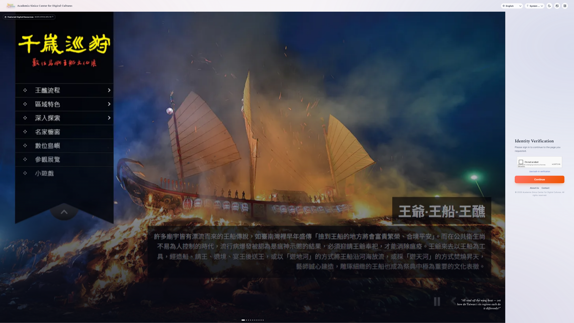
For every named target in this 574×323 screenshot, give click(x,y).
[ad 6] (253, 320)
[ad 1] (243, 320)
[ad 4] (249, 320)
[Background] (557, 6)
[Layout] (565, 6)
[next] (499, 167)
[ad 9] (259, 320)
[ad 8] (257, 320)
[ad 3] (247, 320)
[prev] (5, 167)
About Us (534, 188)
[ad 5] (251, 320)
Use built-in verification (539, 171)
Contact (545, 188)
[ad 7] (255, 320)
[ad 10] (261, 320)
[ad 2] (245, 320)
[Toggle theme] (549, 6)
